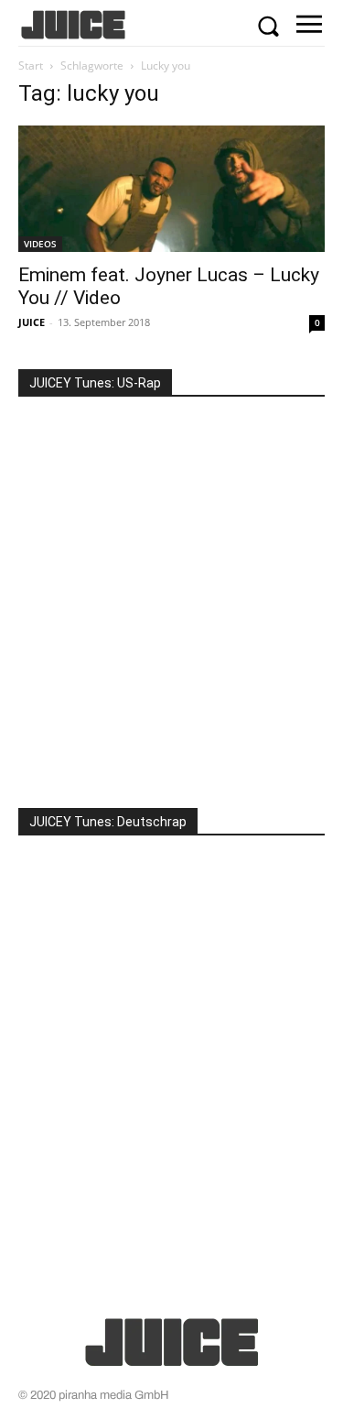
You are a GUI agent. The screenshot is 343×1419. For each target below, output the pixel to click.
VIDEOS (40, 243)
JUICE (31, 322)
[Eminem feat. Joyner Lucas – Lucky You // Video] (171, 189)
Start (30, 65)
